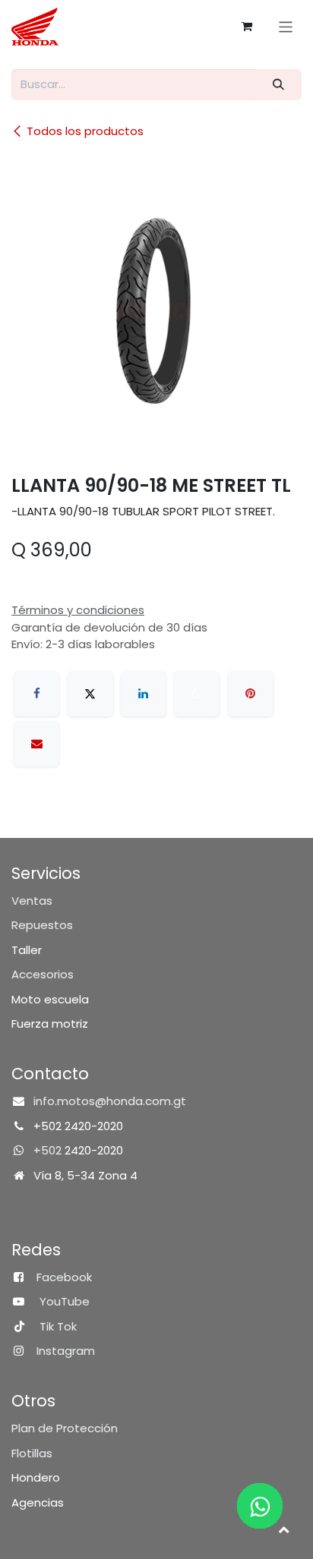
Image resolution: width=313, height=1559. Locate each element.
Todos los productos (85, 131)
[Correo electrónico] (36, 744)
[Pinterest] (250, 694)
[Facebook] (36, 694)
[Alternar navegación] (286, 26)
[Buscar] (279, 84)
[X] (90, 694)
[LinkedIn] (143, 694)
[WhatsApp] (197, 694)
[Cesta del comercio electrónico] (247, 26)
